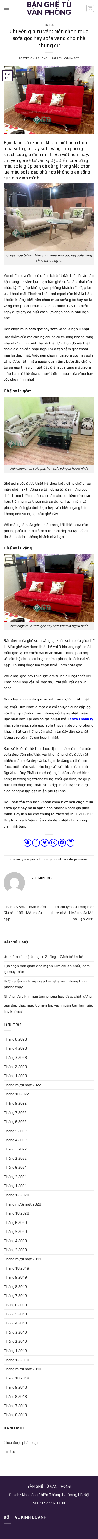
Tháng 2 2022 (15, 1158)
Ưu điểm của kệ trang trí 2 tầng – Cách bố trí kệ (43, 956)
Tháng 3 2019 (15, 1332)
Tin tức (49, 24)
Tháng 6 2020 (15, 1222)
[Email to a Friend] (53, 843)
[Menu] (6, 8)
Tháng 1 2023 (15, 1076)
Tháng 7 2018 (15, 1405)
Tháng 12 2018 (16, 1360)
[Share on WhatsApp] (27, 843)
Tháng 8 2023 (15, 1039)
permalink (80, 859)
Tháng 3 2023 (15, 1057)
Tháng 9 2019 (15, 1277)
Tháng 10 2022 (16, 1094)
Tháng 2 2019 (15, 1341)
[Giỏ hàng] (90, 8)
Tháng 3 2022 (15, 1149)
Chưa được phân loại (21, 1442)
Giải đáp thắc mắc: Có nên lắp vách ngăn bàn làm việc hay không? (48, 1008)
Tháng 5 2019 (15, 1314)
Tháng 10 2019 (16, 1268)
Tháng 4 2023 (15, 1048)
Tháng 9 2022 (15, 1103)
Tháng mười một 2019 (22, 1259)
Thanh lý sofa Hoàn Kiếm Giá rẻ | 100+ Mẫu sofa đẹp (25, 913)
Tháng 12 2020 (16, 1195)
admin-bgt (71, 58)
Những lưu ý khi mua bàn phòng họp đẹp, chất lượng (48, 996)
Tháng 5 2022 (15, 1131)
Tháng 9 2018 (15, 1387)
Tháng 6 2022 (15, 1121)
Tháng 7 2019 (15, 1295)
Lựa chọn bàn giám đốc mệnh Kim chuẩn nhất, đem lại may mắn (47, 969)
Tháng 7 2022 (15, 1112)
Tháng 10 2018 (16, 1378)
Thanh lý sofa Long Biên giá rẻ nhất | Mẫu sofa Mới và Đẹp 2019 (72, 913)
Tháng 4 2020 (15, 1241)
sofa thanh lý (81, 719)
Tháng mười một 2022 (22, 1085)
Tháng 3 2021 (15, 1176)
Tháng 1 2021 (15, 1185)
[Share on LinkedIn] (70, 843)
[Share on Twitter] (45, 843)
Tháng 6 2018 (15, 1414)
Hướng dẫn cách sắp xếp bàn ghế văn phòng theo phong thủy (45, 984)
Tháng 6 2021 (15, 1167)
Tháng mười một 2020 (22, 1204)
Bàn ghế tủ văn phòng (49, 8)
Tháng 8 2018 (15, 1396)
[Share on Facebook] (36, 843)
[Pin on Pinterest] (62, 843)
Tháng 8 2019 (15, 1286)
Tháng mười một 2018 (22, 1369)
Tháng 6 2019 (15, 1305)
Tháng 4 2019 (15, 1323)
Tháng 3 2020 (15, 1250)
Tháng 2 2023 (15, 1067)
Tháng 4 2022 (15, 1140)
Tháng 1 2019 (15, 1350)
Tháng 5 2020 (15, 1231)
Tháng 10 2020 (16, 1213)
